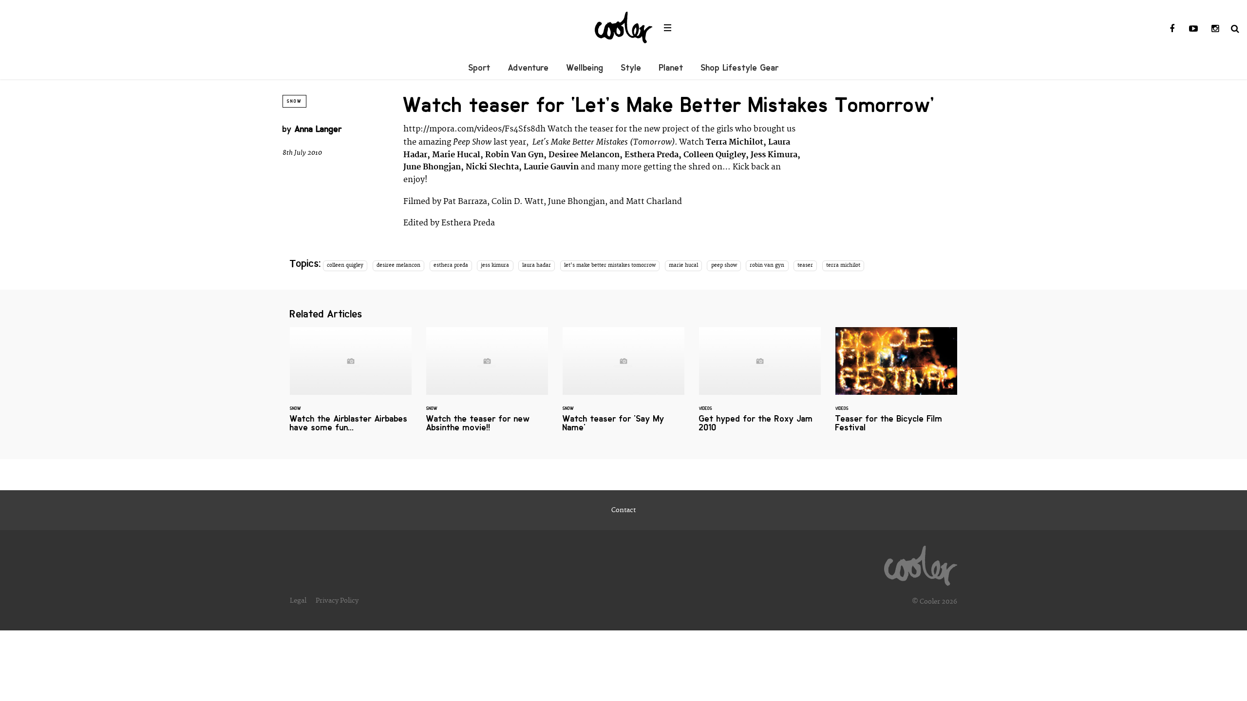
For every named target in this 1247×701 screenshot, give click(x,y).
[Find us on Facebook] (1172, 29)
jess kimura (495, 265)
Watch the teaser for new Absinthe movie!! (487, 385)
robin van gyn (767, 265)
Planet (671, 67)
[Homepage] (920, 563)
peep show (724, 265)
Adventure (528, 67)
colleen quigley (345, 265)
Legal (298, 601)
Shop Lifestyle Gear (740, 67)
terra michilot (843, 265)
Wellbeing (585, 67)
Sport (480, 67)
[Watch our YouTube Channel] (1193, 29)
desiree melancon (398, 265)
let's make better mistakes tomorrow (610, 265)
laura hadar (536, 265)
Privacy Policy (337, 601)
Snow (294, 101)
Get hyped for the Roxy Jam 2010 (760, 385)
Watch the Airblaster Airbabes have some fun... (351, 385)
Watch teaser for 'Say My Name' (623, 385)
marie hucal (683, 265)
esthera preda (451, 265)
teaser (805, 265)
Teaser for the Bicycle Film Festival (896, 385)
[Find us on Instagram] (1215, 29)
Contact (623, 510)
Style (631, 67)
